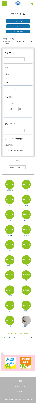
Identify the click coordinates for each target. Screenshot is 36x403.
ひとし (10, 280)
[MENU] (4, 2)
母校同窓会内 (10, 145)
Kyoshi (10, 235)
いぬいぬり (26, 220)
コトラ (26, 265)
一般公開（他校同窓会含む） (15, 150)
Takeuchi (26, 235)
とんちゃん (10, 265)
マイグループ (18, 26)
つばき (10, 205)
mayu (26, 205)
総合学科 (26, 326)
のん (10, 220)
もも (10, 250)
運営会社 (19, 391)
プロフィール (18, 21)
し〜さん (26, 280)
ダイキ (26, 190)
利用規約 (19, 381)
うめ (10, 326)
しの (26, 250)
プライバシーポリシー (19, 386)
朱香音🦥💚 (10, 190)
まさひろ (9, 296)
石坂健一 (26, 311)
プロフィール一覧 (18, 31)
